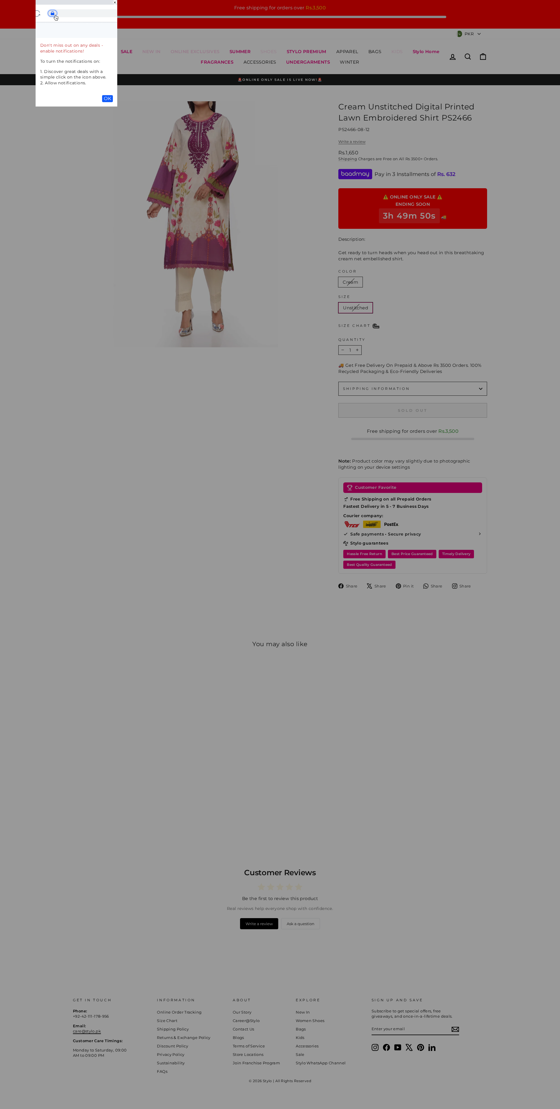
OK (107, 98)
